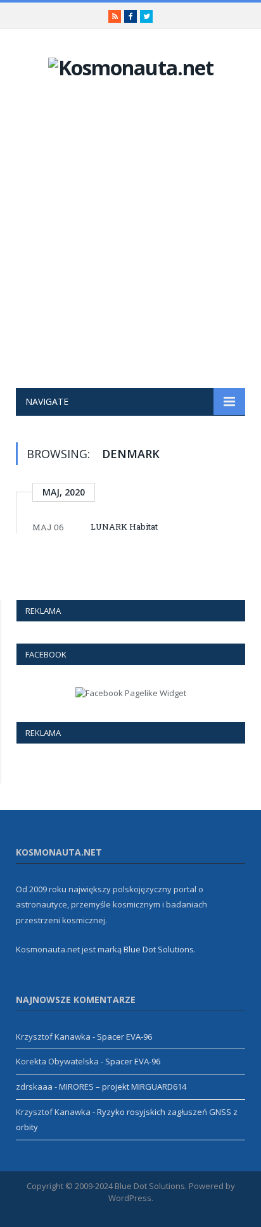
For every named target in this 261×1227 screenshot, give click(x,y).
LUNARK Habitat (124, 526)
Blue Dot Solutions (159, 949)
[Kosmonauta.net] (130, 65)
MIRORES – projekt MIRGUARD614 (122, 1086)
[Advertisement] (130, 251)
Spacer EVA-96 (124, 1036)
